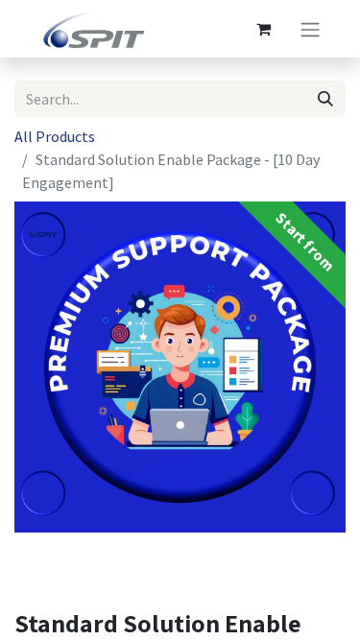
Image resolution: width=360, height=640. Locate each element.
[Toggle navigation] (310, 29)
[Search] (325, 99)
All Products (54, 136)
